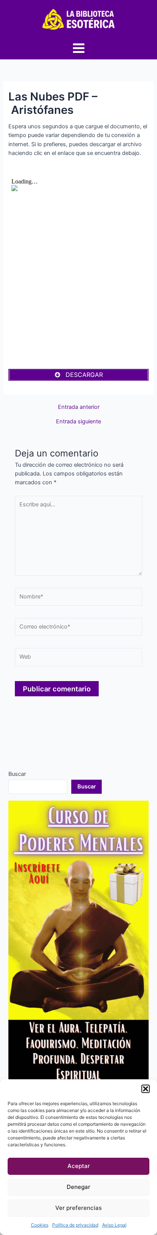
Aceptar (78, 1166)
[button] (145, 1089)
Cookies (39, 1225)
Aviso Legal (114, 1225)
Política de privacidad (75, 1225)
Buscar (17, 774)
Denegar (78, 1186)
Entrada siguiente (78, 421)
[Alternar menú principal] (79, 48)
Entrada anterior (78, 407)
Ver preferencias (78, 1207)
